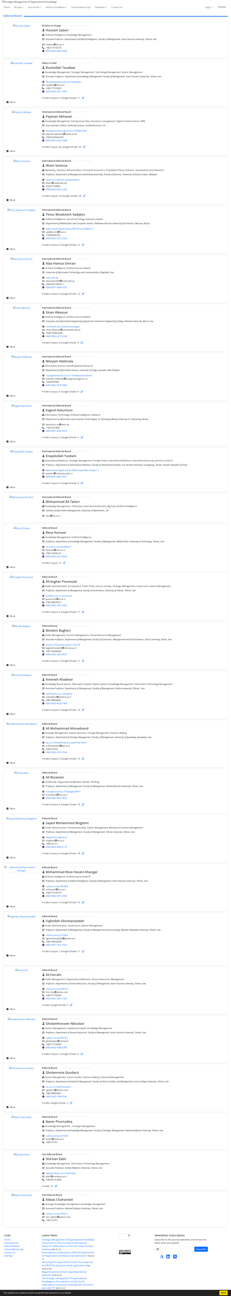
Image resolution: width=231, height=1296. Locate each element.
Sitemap (8, 1255)
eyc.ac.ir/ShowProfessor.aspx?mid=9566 (66, 742)
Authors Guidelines (55, 7)
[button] (72, 1293)
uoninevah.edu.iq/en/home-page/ (63, 326)
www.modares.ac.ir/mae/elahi (61, 1173)
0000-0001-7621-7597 (56, 944)
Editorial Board (11, 1246)
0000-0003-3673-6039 (56, 556)
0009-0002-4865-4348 (56, 51)
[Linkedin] (168, 1257)
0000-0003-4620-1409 (56, 703)
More (12, 102)
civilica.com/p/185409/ (57, 886)
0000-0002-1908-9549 (56, 1096)
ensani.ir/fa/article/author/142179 (63, 644)
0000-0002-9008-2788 (56, 1047)
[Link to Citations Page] (83, 97)
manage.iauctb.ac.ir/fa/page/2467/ (63, 791)
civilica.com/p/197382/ (57, 935)
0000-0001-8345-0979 (56, 430)
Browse (18, 7)
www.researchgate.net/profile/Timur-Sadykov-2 (69, 228)
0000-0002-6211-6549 (56, 336)
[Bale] (157, 1257)
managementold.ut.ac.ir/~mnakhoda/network (69, 375)
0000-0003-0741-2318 (56, 238)
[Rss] (175, 1257)
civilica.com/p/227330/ (57, 1135)
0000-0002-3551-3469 (56, 91)
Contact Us (116, 7)
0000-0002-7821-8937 (56, 654)
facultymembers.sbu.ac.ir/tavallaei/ (63, 81)
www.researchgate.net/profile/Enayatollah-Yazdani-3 (72, 470)
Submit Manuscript (81, 7)
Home (7, 7)
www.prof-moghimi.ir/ (57, 837)
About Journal (11, 1242)
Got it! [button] (223, 1293)
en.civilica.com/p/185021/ (58, 546)
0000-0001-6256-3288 (56, 140)
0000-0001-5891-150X (56, 998)
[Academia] (161, 1257)
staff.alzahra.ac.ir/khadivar (59, 693)
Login (208, 7)
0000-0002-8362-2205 (56, 189)
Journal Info (34, 7)
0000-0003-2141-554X (56, 752)
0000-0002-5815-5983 (56, 895)
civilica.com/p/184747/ (57, 988)
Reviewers (100, 7)
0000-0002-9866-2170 (56, 846)
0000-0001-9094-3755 (56, 287)
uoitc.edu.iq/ (52, 277)
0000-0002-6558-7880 (56, 385)
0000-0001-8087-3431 (56, 476)
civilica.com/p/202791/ (57, 1037)
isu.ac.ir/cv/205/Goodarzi (58, 1086)
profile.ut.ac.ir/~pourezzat (59, 595)
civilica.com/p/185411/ (57, 1213)
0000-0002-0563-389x (56, 798)
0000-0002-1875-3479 (56, 605)
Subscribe (201, 1249)
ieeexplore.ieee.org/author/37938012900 (66, 130)
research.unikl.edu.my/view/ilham (63, 179)
